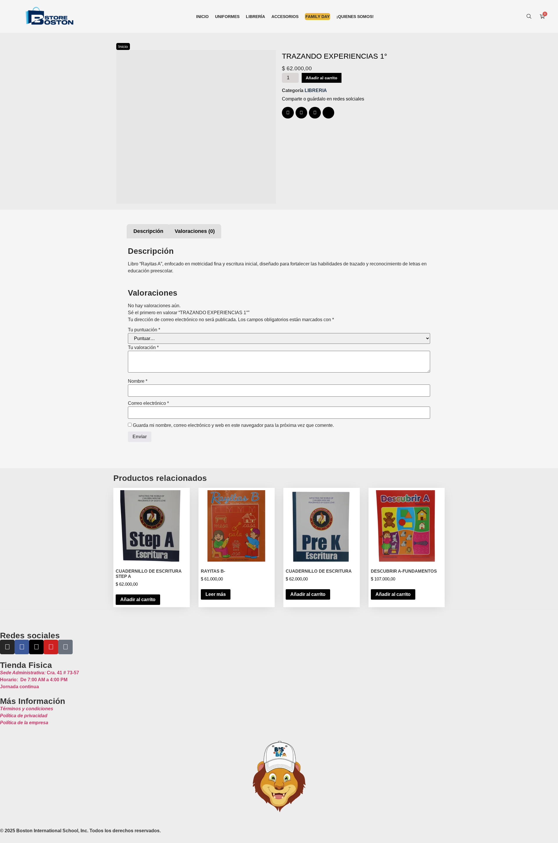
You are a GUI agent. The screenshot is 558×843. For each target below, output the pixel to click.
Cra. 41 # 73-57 (39, 672)
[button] (288, 113)
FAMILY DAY (317, 16)
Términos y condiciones (26, 708)
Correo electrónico (148, 403)
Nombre (137, 381)
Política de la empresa (24, 722)
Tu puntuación (144, 330)
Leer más (215, 594)
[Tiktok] (65, 647)
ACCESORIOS (284, 16)
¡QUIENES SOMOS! (355, 16)
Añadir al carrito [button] (137, 599)
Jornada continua (19, 686)
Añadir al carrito (321, 78)
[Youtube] (51, 647)
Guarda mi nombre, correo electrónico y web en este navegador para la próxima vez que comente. (233, 425)
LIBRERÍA (255, 16)
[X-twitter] (36, 647)
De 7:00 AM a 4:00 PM (33, 679)
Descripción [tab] (148, 231)
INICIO (202, 16)
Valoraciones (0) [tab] (195, 231)
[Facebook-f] (22, 647)
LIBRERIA (316, 90)
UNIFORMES (227, 16)
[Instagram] (7, 647)
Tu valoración (143, 347)
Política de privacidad (23, 715)
